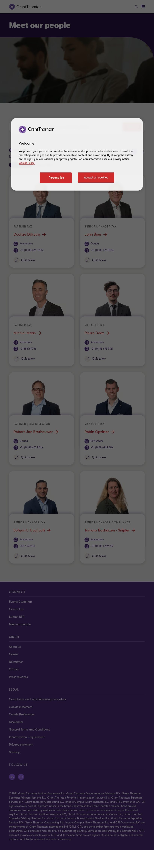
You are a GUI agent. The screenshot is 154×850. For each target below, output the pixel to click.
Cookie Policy (27, 163)
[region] (77, 154)
